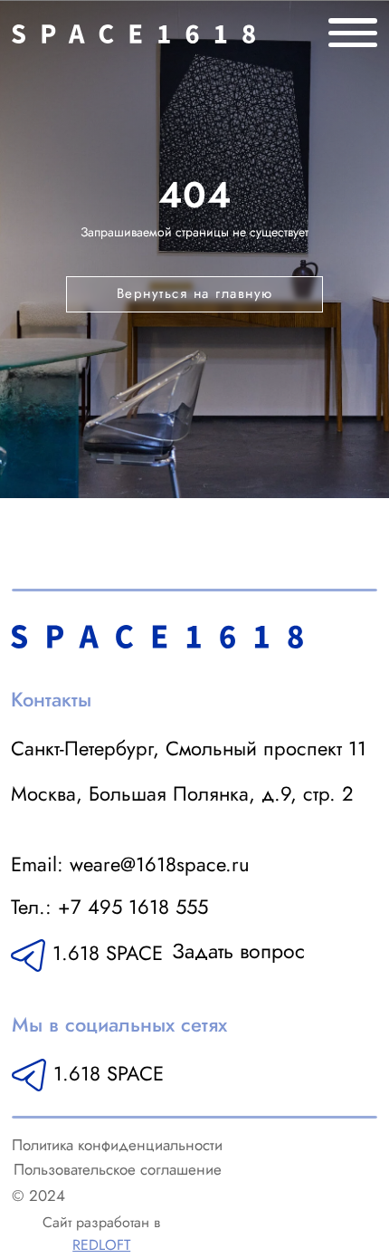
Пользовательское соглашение (118, 1169)
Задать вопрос (238, 951)
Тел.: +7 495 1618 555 (109, 907)
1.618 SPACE (108, 1074)
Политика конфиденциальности (117, 1145)
